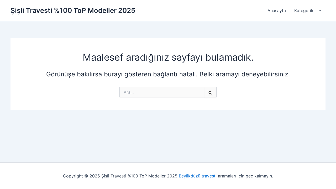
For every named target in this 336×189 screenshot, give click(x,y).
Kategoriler (305, 10)
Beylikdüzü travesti (198, 175)
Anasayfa (276, 10)
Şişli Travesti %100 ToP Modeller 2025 (72, 10)
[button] (318, 10)
